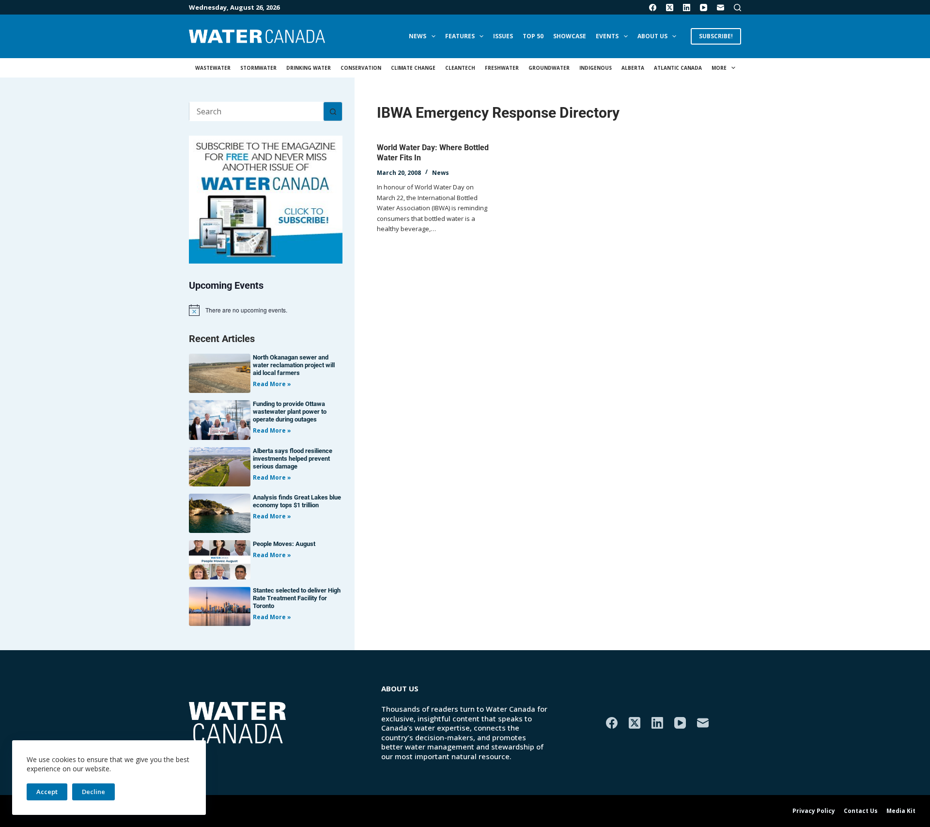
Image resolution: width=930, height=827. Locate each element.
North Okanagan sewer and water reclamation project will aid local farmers (294, 365)
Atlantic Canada (678, 67)
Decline (93, 791)
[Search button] (333, 111)
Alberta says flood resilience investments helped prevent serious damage (292, 458)
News (417, 36)
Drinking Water (308, 67)
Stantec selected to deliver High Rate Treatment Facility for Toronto (297, 598)
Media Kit (900, 811)
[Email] (720, 7)
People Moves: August (284, 543)
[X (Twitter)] (669, 7)
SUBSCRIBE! (716, 36)
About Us (652, 36)
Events (607, 36)
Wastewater (213, 67)
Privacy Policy (813, 811)
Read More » (272, 384)
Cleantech (460, 67)
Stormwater (258, 67)
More (719, 67)
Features (460, 36)
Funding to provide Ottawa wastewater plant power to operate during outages (289, 411)
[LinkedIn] (686, 7)
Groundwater (549, 67)
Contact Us (861, 811)
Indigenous (595, 67)
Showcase (569, 36)
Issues (503, 36)
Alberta (632, 67)
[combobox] (256, 111)
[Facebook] (652, 7)
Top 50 (533, 36)
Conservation (361, 67)
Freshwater (502, 67)
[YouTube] (703, 7)
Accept (47, 791)
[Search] (737, 7)
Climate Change (413, 67)
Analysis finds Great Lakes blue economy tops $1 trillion (297, 501)
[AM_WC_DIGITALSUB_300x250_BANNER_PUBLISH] (265, 198)
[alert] (265, 310)
